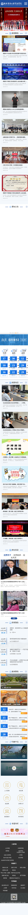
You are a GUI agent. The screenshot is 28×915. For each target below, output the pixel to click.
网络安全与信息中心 (15, 878)
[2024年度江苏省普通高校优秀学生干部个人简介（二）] (14, 601)
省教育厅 (23, 885)
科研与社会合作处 (15, 872)
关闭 (27, 67)
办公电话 (23, 888)
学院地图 (5, 890)
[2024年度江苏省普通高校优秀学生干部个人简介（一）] (14, 570)
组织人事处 (23, 867)
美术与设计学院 (7, 857)
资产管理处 (23, 875)
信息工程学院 (7, 855)
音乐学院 (20, 857)
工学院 (20, 855)
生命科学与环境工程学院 (7, 860)
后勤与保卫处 (5, 875)
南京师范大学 (5, 885)
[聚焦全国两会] (14, 832)
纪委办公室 (5, 870)
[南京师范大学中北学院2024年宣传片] (14, 768)
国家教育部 (14, 885)
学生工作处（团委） (6, 872)
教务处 (14, 870)
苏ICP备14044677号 (6, 905)
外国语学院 (21, 848)
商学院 (7, 850)
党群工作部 (14, 867)
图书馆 (5, 878)
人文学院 (7, 848)
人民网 (5, 888)
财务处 (14, 875)
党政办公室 (5, 867)
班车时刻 (14, 888)
